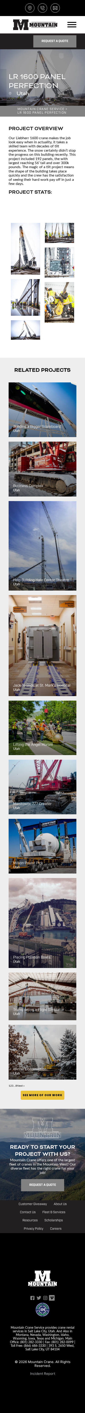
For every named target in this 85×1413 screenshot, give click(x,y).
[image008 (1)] (59, 262)
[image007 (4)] (59, 233)
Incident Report (42, 1373)
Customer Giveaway (33, 1204)
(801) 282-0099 (62, 1342)
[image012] (25, 249)
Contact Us (28, 1212)
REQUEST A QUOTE (54, 41)
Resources (30, 1220)
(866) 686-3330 (35, 1345)
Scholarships (53, 1220)
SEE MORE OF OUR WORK (42, 1095)
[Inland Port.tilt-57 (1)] (59, 302)
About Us (60, 1204)
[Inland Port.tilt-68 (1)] (25, 330)
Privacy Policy (33, 1229)
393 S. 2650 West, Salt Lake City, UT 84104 (49, 1347)
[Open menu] (71, 24)
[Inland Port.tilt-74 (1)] (25, 297)
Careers (55, 1229)
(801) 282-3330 (31, 1342)
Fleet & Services (53, 1212)
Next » (20, 1085)
